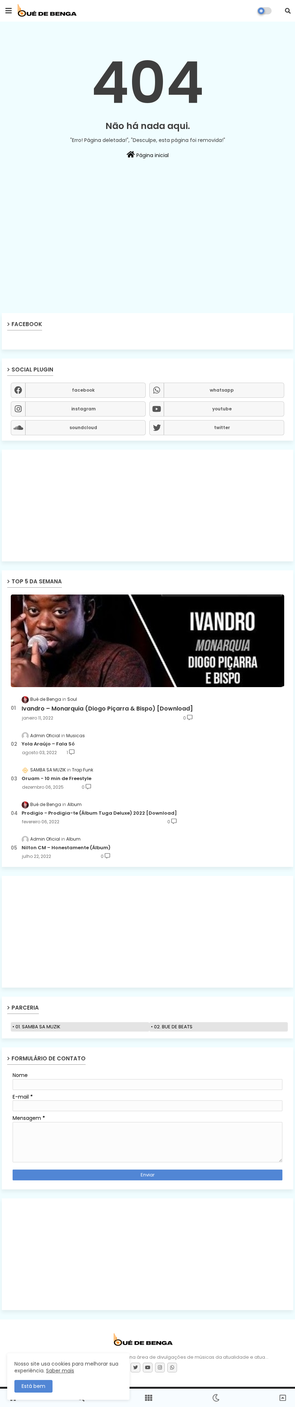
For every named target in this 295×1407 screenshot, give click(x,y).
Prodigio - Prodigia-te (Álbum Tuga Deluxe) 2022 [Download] (99, 813)
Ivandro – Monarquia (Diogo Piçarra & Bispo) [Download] (107, 709)
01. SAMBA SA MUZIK (37, 1026)
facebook (83, 390)
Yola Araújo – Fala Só (48, 744)
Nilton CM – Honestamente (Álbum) (66, 848)
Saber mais (60, 1370)
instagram (83, 409)
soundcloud (83, 427)
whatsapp (222, 390)
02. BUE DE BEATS (173, 1026)
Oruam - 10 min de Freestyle (56, 778)
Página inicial (152, 155)
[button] (288, 11)
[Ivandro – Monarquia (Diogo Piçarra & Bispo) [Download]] (147, 641)
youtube (222, 409)
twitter (222, 427)
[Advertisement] (147, 260)
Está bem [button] (33, 1386)
